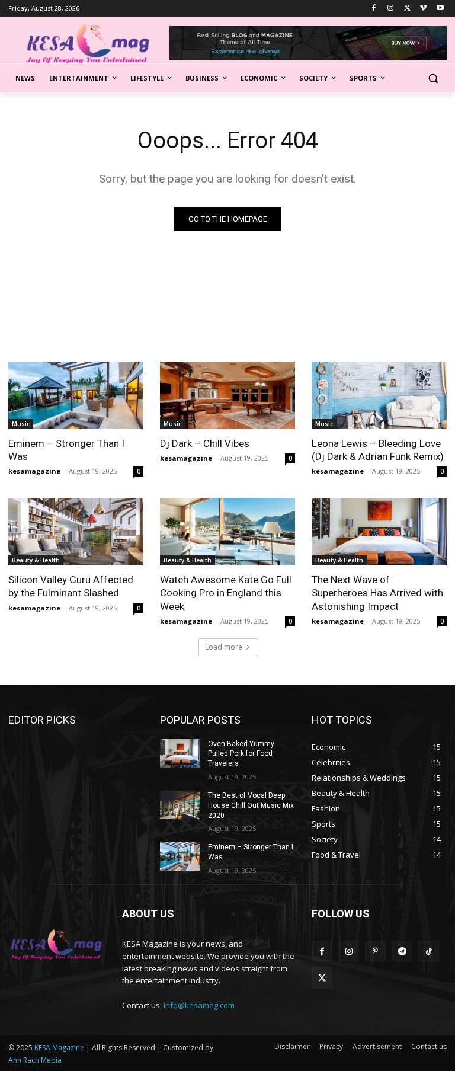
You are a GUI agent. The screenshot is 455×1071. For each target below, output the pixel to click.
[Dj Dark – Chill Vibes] (227, 395)
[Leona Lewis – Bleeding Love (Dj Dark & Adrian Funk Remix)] (379, 395)
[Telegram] (402, 951)
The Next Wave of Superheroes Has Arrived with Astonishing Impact (377, 593)
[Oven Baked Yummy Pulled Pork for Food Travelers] (180, 753)
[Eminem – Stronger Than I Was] (75, 395)
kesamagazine (34, 470)
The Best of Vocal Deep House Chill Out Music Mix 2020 (251, 805)
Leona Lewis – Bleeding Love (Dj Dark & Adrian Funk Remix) (378, 449)
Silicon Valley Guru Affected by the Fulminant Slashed (70, 586)
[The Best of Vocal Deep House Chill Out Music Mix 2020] (180, 805)
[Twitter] (407, 8)
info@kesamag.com (199, 1005)
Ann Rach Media (35, 1060)
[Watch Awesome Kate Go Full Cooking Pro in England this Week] (227, 531)
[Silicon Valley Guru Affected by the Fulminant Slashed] (75, 531)
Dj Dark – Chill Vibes (204, 443)
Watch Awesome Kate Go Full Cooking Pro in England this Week (225, 593)
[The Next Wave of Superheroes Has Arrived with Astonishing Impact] (379, 531)
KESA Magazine (59, 1048)
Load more (223, 647)
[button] (433, 78)
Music (21, 424)
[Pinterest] (375, 951)
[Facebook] (374, 8)
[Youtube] (440, 8)
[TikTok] (428, 951)
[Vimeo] (423, 8)
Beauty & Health (36, 560)
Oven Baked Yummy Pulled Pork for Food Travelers (241, 754)
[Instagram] (391, 8)
